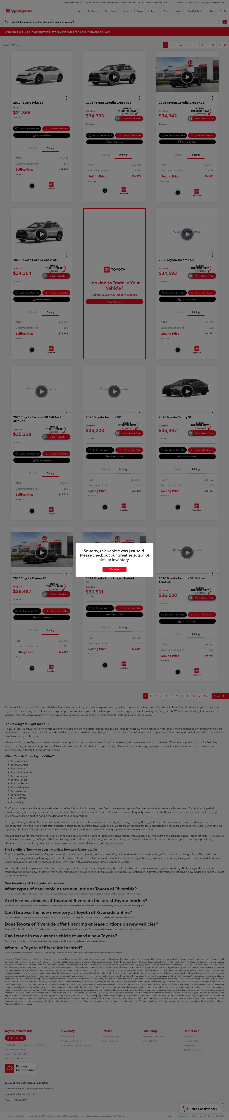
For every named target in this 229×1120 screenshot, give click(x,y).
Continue (114, 569)
